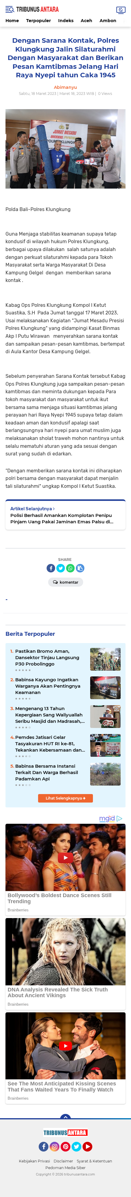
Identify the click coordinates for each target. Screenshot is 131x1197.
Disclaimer (63, 1161)
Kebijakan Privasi (34, 1161)
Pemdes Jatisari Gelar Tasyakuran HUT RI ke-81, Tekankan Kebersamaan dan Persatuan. (48, 743)
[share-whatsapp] (70, 568)
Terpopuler (38, 20)
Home (12, 20)
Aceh (86, 20)
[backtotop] (65, 1119)
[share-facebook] (51, 568)
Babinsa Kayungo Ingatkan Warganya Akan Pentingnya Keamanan (47, 686)
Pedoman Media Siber (65, 1167)
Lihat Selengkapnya (64, 798)
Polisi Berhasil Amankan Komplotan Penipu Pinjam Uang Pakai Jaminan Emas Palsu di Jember (61, 518)
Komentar (68, 582)
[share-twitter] (60, 568)
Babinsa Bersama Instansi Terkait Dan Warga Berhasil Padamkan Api (46, 772)
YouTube (92, 1154)
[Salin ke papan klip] (80, 568)
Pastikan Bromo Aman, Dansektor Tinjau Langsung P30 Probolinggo (47, 657)
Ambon (108, 20)
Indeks (65, 20)
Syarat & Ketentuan (94, 1161)
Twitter (79, 1154)
